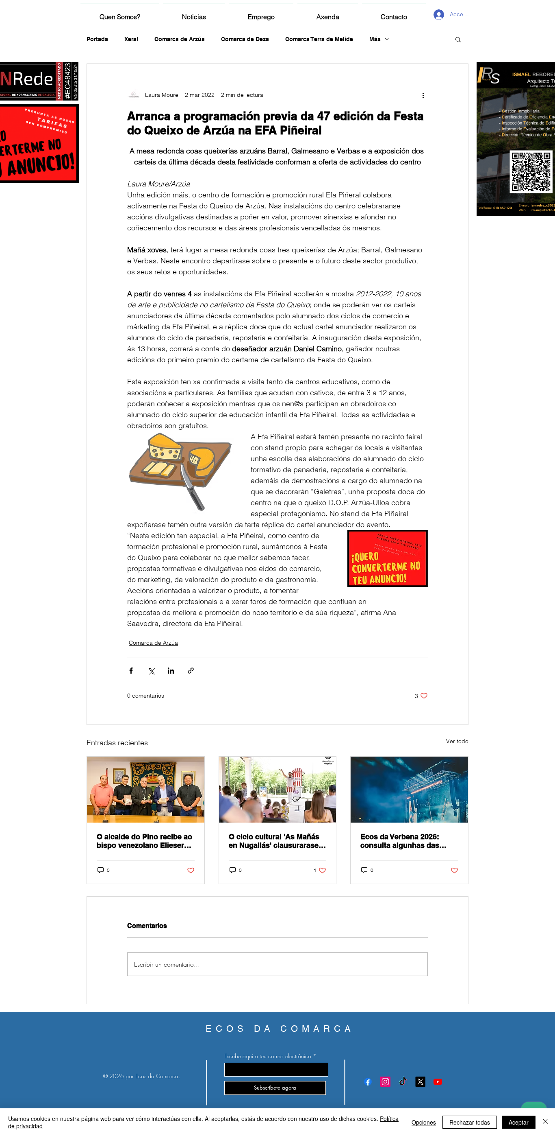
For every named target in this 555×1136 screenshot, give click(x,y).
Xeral (131, 39)
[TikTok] (403, 1082)
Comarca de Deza (245, 39)
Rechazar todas (469, 1122)
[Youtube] (438, 1082)
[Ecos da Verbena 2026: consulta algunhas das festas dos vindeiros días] (409, 790)
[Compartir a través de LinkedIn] (171, 670)
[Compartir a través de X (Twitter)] (151, 670)
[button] (458, 39)
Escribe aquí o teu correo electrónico (267, 1056)
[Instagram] (385, 1082)
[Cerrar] (545, 1122)
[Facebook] (368, 1082)
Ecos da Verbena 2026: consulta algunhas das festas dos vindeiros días (404, 840)
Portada (97, 39)
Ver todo (457, 741)
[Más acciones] (423, 95)
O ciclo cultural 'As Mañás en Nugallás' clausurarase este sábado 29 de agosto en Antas (274, 840)
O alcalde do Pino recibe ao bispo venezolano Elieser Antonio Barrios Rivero (144, 840)
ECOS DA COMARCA (280, 1029)
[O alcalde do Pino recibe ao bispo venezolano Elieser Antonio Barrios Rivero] (145, 790)
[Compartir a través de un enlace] (191, 670)
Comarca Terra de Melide (319, 39)
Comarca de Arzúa (179, 39)
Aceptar (519, 1122)
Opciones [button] (424, 1122)
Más (375, 39)
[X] (420, 1082)
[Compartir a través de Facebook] (131, 670)
